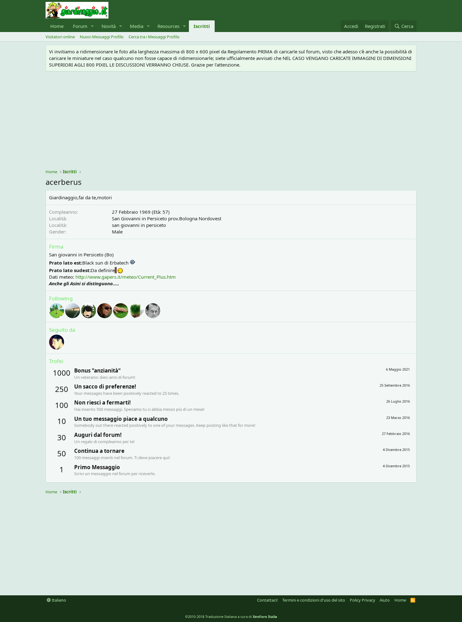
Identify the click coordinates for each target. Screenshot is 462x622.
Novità (109, 26)
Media (136, 26)
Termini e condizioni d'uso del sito (313, 600)
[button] (92, 26)
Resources (168, 26)
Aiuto (385, 600)
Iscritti (202, 26)
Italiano (58, 600)
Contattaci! (267, 600)
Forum (80, 26)
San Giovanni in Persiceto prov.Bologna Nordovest (166, 218)
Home (56, 26)
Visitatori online (60, 37)
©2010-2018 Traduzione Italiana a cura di (231, 616)
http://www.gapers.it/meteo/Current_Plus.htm (125, 277)
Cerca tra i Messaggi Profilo (154, 37)
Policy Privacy (362, 600)
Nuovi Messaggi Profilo (102, 37)
